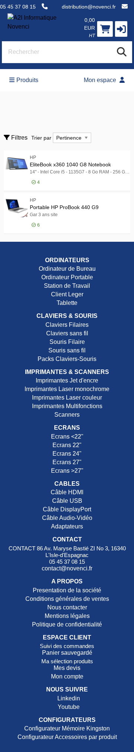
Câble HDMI (67, 492)
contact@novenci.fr (67, 568)
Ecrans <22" (67, 436)
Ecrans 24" (67, 453)
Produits (27, 80)
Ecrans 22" (67, 445)
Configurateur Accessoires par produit (67, 737)
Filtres (19, 137)
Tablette (67, 303)
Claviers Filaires (67, 325)
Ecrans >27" (67, 471)
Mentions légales (67, 616)
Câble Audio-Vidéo (67, 518)
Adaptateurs (67, 526)
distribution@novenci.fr (89, 7)
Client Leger (67, 294)
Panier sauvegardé (67, 653)
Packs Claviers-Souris (67, 359)
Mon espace (101, 80)
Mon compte (67, 676)
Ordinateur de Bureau (67, 269)
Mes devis (67, 668)
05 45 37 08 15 (18, 7)
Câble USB (67, 501)
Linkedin (68, 698)
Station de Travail (67, 286)
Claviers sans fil (67, 333)
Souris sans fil (67, 350)
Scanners (67, 414)
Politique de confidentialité (67, 624)
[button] (121, 29)
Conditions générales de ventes (67, 599)
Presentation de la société (67, 590)
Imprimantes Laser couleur (67, 397)
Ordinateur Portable (67, 277)
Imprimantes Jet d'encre (67, 380)
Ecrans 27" (67, 462)
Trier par (41, 138)
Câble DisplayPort (67, 509)
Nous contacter (67, 607)
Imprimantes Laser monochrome (67, 389)
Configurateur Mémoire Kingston (67, 728)
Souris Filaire (67, 342)
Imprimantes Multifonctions (67, 406)
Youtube (68, 707)
